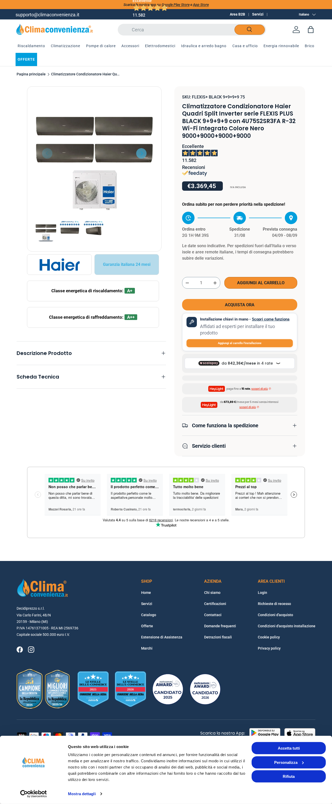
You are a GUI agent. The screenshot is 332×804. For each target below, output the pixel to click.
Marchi (147, 648)
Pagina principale (31, 74)
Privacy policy (269, 648)
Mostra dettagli (82, 794)
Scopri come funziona (270, 319)
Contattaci (213, 615)
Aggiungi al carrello (261, 282)
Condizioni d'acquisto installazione (286, 626)
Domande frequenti (220, 626)
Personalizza (286, 762)
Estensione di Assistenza (161, 637)
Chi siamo (212, 592)
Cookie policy (269, 637)
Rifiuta (289, 776)
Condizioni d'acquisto (275, 615)
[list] (94, 153)
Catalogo (148, 615)
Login (262, 592)
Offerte (147, 626)
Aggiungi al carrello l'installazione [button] (239, 343)
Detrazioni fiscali (218, 637)
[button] (310, 29)
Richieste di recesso (274, 604)
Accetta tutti (289, 748)
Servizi (258, 14)
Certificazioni (215, 604)
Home (146, 592)
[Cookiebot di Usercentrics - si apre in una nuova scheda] (33, 794)
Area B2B (237, 14)
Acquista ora (239, 304)
